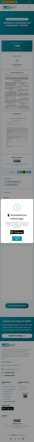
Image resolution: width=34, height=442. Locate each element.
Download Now (17, 238)
